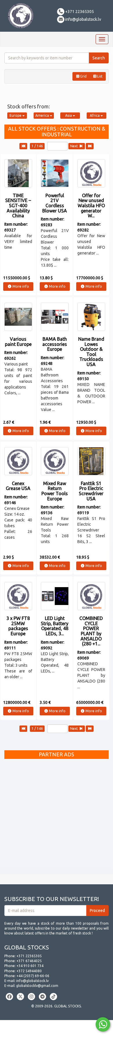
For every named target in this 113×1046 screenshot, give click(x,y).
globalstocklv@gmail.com (37, 985)
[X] (20, 996)
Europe (16, 115)
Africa (95, 115)
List (100, 76)
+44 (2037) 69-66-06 (33, 976)
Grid (83, 76)
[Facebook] (9, 996)
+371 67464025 (29, 961)
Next (74, 146)
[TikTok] (53, 996)
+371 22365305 (79, 11)
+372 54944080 (29, 971)
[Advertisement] (56, 818)
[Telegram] (42, 996)
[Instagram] (31, 996)
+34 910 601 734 (30, 966)
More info (20, 286)
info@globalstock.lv (82, 19)
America (42, 115)
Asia (69, 115)
